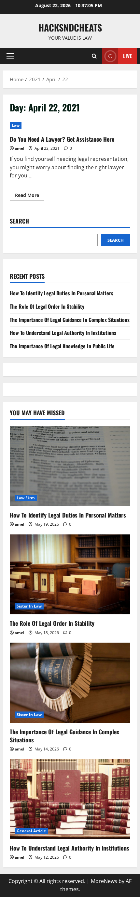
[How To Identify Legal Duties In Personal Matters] (70, 466)
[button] (10, 56)
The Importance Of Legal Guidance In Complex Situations (70, 320)
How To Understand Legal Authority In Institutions (63, 333)
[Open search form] (94, 56)
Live (127, 56)
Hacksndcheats (70, 27)
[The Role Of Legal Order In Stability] (70, 574)
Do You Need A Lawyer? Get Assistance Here (62, 139)
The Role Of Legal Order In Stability (47, 306)
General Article (31, 831)
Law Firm (26, 498)
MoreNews (104, 881)
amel (19, 148)
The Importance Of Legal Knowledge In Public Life (62, 346)
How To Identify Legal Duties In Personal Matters (61, 293)
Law (16, 125)
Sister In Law (29, 606)
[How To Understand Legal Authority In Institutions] (70, 799)
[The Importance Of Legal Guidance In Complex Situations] (70, 683)
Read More (29, 196)
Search (19, 221)
